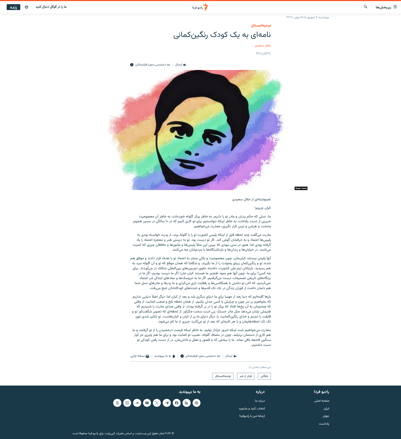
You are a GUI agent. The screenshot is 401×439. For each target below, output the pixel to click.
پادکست (324, 424)
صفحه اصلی (321, 401)
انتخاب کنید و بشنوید (252, 408)
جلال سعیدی (263, 45)
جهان (326, 416)
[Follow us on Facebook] (177, 403)
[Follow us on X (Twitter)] (157, 403)
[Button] (180, 64)
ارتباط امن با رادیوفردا (252, 416)
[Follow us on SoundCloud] (137, 403)
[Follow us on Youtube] (147, 403)
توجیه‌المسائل (261, 25)
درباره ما (260, 401)
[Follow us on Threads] (117, 403)
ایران (326, 408)
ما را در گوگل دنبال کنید (51, 7)
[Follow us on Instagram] (127, 403)
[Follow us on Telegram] (167, 403)
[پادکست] (26, 7)
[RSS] (186, 403)
